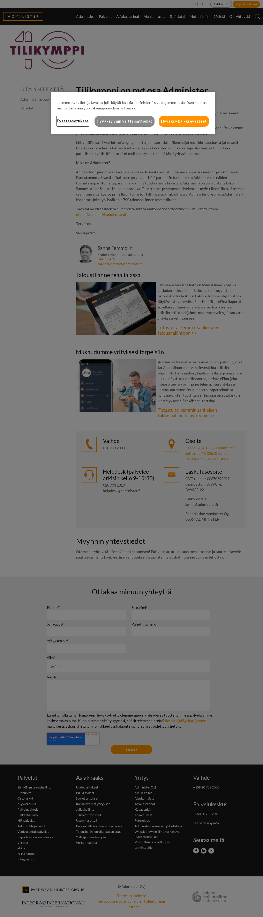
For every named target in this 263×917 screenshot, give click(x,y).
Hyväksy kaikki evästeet (184, 121)
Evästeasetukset (73, 121)
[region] (133, 113)
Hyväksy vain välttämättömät (124, 121)
